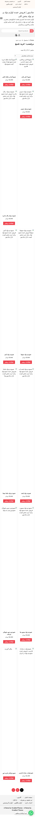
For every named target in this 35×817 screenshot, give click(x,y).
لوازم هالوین (9, 4)
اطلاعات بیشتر (26, 85)
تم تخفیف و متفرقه (10, 1)
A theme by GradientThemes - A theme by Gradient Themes (17, 809)
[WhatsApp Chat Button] (30, 812)
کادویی (19, 1)
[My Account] (19, 35)
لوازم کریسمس (17, 7)
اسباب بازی (18, 4)
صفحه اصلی (27, 1)
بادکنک (26, 4)
